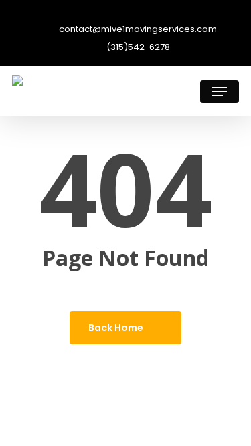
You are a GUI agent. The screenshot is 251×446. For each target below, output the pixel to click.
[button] (219, 91)
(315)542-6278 (137, 47)
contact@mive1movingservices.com (137, 29)
